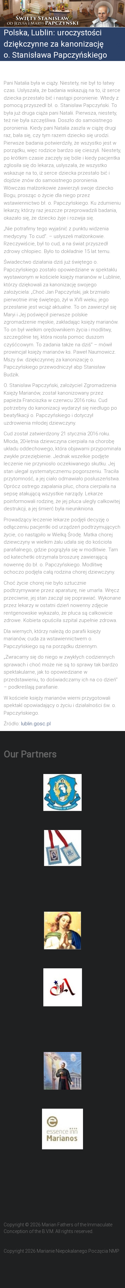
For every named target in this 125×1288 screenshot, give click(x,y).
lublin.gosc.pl (36, 724)
